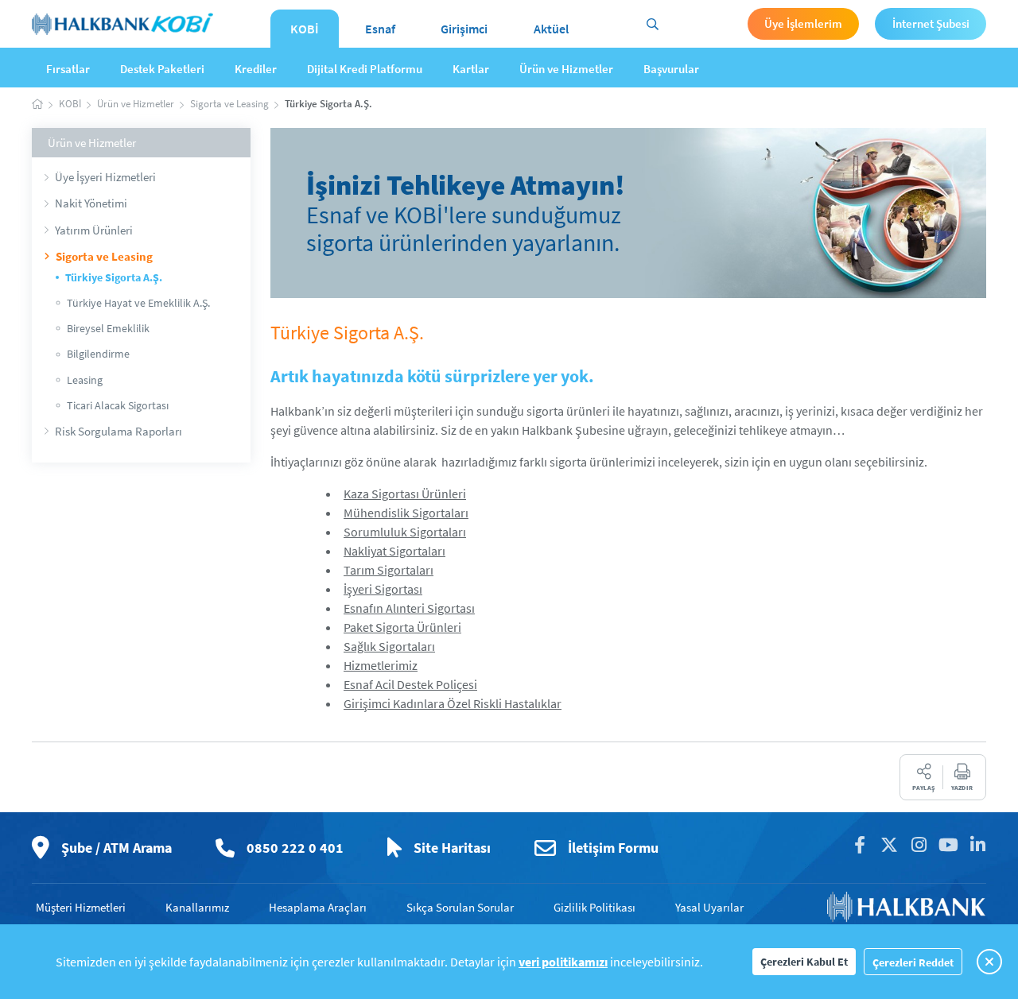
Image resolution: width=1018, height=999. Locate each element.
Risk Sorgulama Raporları (118, 431)
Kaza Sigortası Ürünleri (405, 493)
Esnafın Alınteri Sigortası (409, 608)
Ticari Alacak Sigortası (118, 405)
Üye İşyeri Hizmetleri (105, 177)
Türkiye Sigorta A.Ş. (113, 277)
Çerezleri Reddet (913, 962)
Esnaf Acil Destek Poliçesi (410, 684)
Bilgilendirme (98, 353)
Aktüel (551, 29)
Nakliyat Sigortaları (394, 551)
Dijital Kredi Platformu (364, 68)
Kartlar (471, 68)
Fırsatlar (68, 68)
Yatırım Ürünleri (94, 230)
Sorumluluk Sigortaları (405, 532)
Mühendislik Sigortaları (406, 513)
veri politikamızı (563, 962)
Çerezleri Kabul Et (804, 961)
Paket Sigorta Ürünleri (402, 627)
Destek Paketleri (162, 68)
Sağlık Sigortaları (389, 646)
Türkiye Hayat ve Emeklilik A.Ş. (138, 302)
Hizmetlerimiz (381, 665)
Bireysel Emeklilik (108, 328)
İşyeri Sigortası (383, 589)
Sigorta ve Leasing (104, 256)
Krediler (256, 68)
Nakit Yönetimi (91, 203)
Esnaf (380, 29)
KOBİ (304, 29)
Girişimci (464, 29)
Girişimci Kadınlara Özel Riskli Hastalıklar (452, 703)
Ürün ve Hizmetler (566, 68)
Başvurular (671, 68)
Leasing (85, 380)
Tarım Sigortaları (388, 570)
